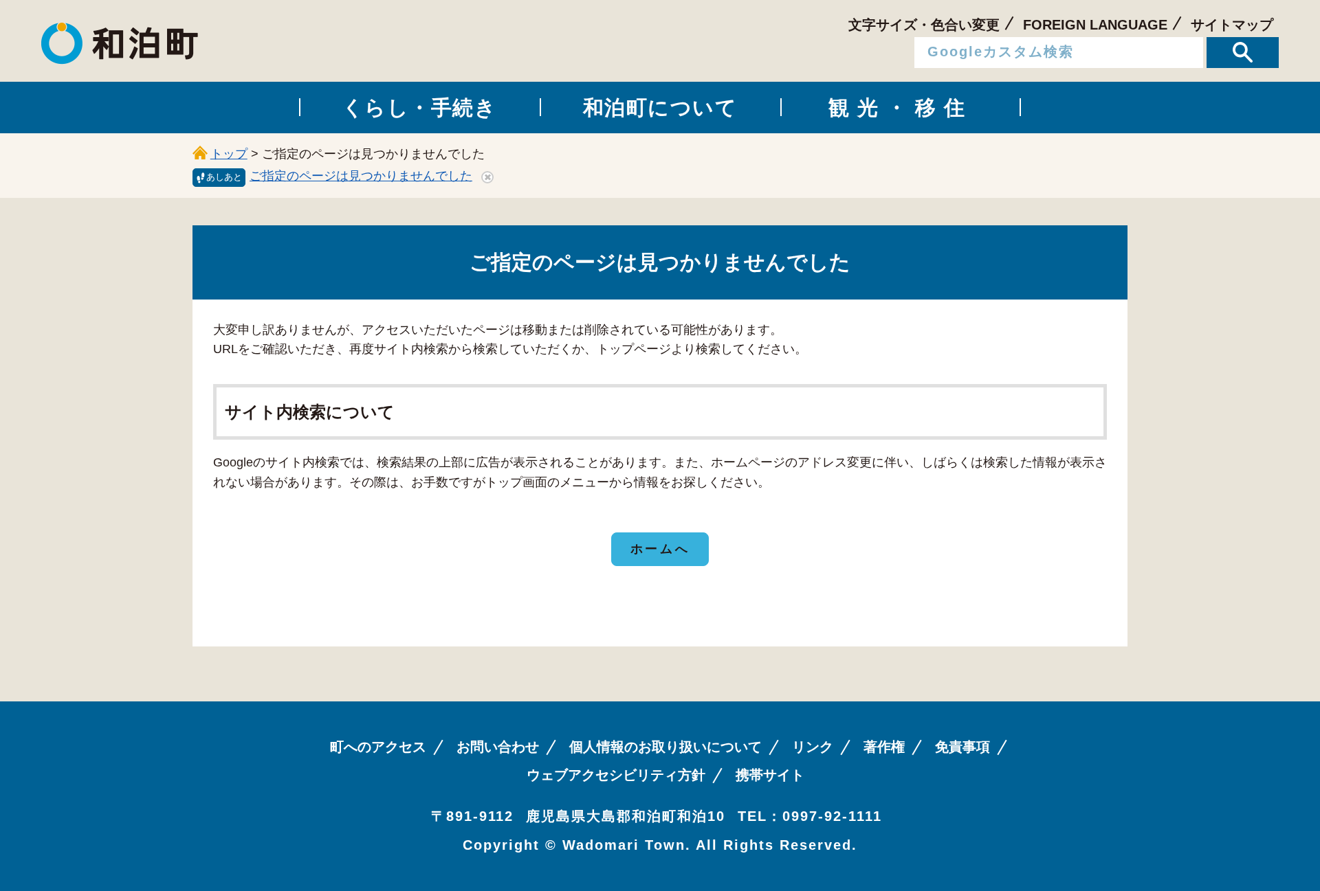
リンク (812, 746)
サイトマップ (1232, 24)
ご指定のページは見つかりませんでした (361, 176)
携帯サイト (770, 774)
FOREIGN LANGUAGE (1095, 24)
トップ (229, 154)
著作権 (884, 746)
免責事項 (962, 746)
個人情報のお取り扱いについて (665, 746)
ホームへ (660, 549)
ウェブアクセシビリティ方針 (616, 774)
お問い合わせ (497, 746)
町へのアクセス (378, 746)
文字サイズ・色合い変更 (924, 24)
